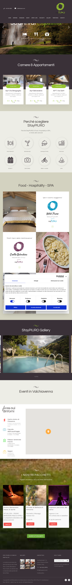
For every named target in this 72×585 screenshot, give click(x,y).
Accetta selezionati (36, 307)
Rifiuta (15, 307)
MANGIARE (21, 17)
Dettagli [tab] (36, 280)
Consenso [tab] (15, 280)
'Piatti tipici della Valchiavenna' (19, 238)
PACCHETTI (42, 17)
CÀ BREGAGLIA (25, 69)
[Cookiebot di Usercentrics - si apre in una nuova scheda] (58, 276)
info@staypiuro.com (42, 570)
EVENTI (28, 17)
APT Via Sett (58, 91)
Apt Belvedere (36, 91)
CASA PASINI (36, 69)
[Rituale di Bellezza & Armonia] (36, 495)
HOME (9, 17)
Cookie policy (40, 573)
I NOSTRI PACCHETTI (36, 475)
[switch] (28, 301)
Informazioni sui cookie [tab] (57, 280)
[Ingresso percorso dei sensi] (58, 495)
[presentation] (8, 354)
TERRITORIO (55, 17)
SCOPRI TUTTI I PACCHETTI (36, 536)
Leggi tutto (7, 524)
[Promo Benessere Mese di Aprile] (13, 495)
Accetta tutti (56, 307)
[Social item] (66, 580)
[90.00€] (13, 80)
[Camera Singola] (27, 561)
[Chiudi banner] (66, 276)
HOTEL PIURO (46, 69)
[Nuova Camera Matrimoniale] (22, 561)
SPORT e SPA (34, 17)
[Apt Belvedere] (32, 566)
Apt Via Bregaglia (13, 91)
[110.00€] (36, 80)
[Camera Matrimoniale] (27, 566)
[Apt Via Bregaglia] (22, 566)
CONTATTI (62, 17)
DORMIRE (15, 17)
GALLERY (49, 17)
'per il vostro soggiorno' (52, 198)
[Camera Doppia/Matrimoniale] (32, 561)
